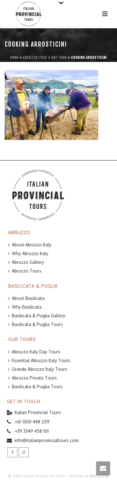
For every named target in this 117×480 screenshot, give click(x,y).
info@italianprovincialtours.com (47, 440)
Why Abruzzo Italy (30, 253)
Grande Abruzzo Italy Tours (39, 369)
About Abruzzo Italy (31, 244)
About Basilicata (28, 298)
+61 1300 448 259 (32, 421)
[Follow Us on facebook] (12, 452)
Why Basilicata (26, 307)
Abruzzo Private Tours (34, 377)
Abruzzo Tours (26, 270)
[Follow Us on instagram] (24, 452)
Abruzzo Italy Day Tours (36, 351)
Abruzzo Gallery (28, 262)
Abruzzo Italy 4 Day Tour (45, 57)
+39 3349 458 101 (32, 431)
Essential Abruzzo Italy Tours (41, 360)
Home (14, 57)
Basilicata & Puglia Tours (37, 324)
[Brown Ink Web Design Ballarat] (99, 476)
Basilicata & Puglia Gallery (38, 315)
